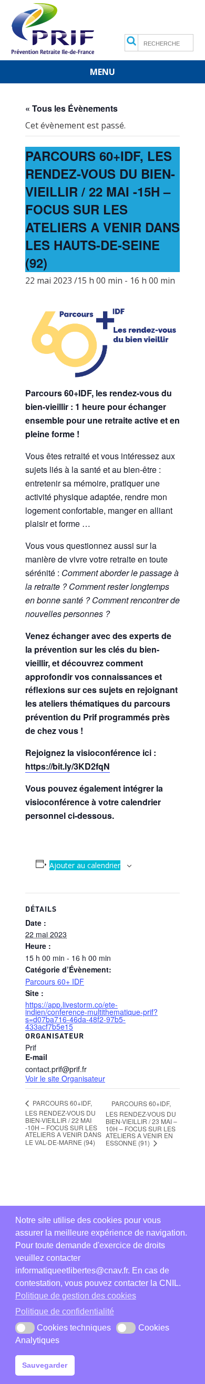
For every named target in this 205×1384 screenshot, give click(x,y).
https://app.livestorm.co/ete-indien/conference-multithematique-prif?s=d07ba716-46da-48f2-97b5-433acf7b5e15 (91, 1015)
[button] (25, 1328)
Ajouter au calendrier (84, 865)
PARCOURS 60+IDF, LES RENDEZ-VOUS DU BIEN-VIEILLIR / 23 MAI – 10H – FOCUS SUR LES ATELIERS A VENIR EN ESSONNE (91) (141, 1123)
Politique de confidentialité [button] (64, 1311)
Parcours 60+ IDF (54, 981)
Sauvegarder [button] (44, 1365)
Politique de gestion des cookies (75, 1295)
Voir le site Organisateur (65, 1078)
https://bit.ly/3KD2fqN (67, 766)
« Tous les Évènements (71, 108)
